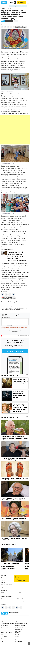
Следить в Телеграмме (16, 351)
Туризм (16, 639)
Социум (17, 632)
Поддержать (22, 2)
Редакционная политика (7, 584)
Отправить (15, 331)
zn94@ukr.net (19, 598)
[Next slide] (28, 6)
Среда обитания (5, 639)
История (17, 634)
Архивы (3, 577)
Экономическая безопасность (19, 628)
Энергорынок (4, 627)
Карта (2, 587)
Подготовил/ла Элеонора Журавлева (11, 302)
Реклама (3, 582)
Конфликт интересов (20, 625)
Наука (2, 634)
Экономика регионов (6, 632)
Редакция (3, 580)
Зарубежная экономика (21, 623)
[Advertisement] (15, 129)
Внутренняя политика (6, 621)
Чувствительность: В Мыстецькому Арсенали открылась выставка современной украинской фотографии (16, 256)
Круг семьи (17, 636)
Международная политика (7, 623)
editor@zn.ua (23, 601)
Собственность (18, 641)
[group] (15, 39)
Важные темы (4, 6)
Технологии (4, 636)
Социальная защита (20, 621)
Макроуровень (4, 625)
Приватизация (4, 630)
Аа (14, 2)
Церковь (3, 641)
